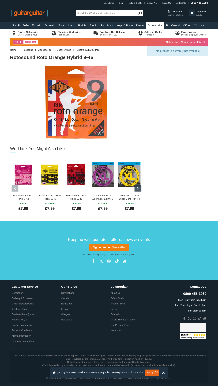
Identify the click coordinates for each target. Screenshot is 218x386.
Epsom (65, 309)
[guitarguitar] (29, 13)
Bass (61, 25)
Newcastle (66, 319)
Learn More (137, 372)
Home (13, 49)
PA (102, 25)
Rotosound (27, 49)
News (114, 309)
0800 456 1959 (199, 2)
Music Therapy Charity (123, 319)
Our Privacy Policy (121, 325)
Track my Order (20, 309)
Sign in (171, 15)
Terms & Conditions (22, 330)
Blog (121, 3)
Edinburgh (66, 303)
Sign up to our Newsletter (109, 247)
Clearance (200, 25)
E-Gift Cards (117, 298)
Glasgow (66, 314)
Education (116, 314)
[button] (192, 13)
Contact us (17, 292)
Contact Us (181, 3)
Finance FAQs (19, 319)
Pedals (82, 25)
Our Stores (109, 3)
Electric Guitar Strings (88, 49)
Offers (187, 25)
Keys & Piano (125, 25)
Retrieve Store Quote (23, 314)
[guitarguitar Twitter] (101, 261)
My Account (176, 11)
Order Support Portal (23, 303)
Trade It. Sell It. (135, 3)
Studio (93, 25)
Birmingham (67, 292)
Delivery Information (22, 298)
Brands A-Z (152, 3)
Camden (65, 298)
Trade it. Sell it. (118, 303)
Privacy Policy (99, 254)
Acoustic (50, 25)
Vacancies (116, 330)
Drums (140, 25)
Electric (36, 25)
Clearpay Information (23, 341)
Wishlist (179, 15)
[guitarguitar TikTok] (117, 261)
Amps (71, 25)
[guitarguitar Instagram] (109, 261)
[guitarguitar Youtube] (125, 261)
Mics (110, 25)
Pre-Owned (173, 25)
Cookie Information (22, 325)
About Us (166, 3)
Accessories (155, 25)
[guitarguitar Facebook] (93, 261)
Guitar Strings (64, 49)
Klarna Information (21, 335)
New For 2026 (20, 25)
